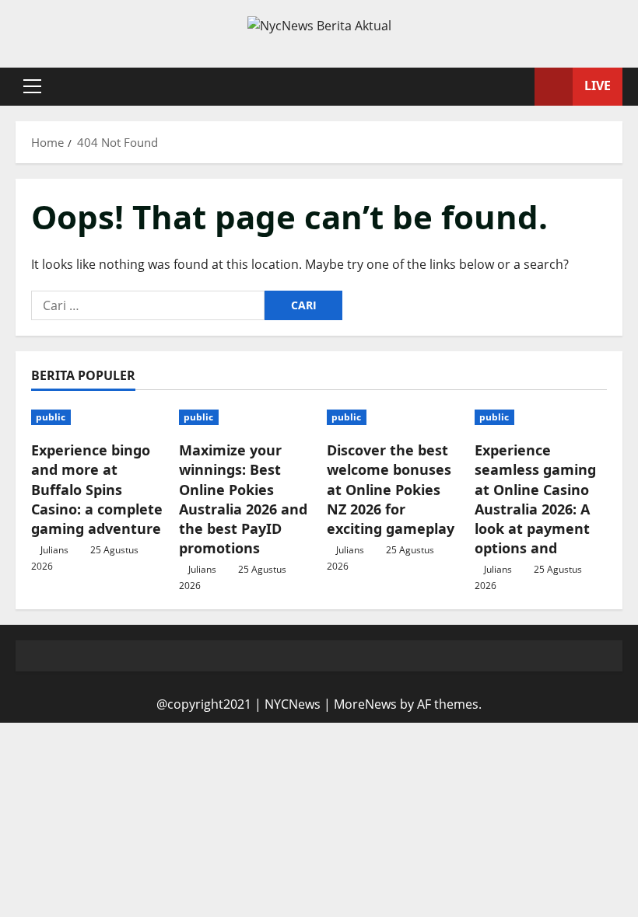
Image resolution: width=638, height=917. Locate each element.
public (51, 417)
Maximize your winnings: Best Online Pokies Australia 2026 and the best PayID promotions (243, 499)
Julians (54, 549)
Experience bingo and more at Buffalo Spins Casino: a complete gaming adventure (97, 489)
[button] (32, 86)
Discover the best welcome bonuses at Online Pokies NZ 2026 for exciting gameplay (390, 489)
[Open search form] (518, 86)
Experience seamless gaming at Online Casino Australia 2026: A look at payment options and (535, 499)
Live (597, 85)
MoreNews (365, 704)
